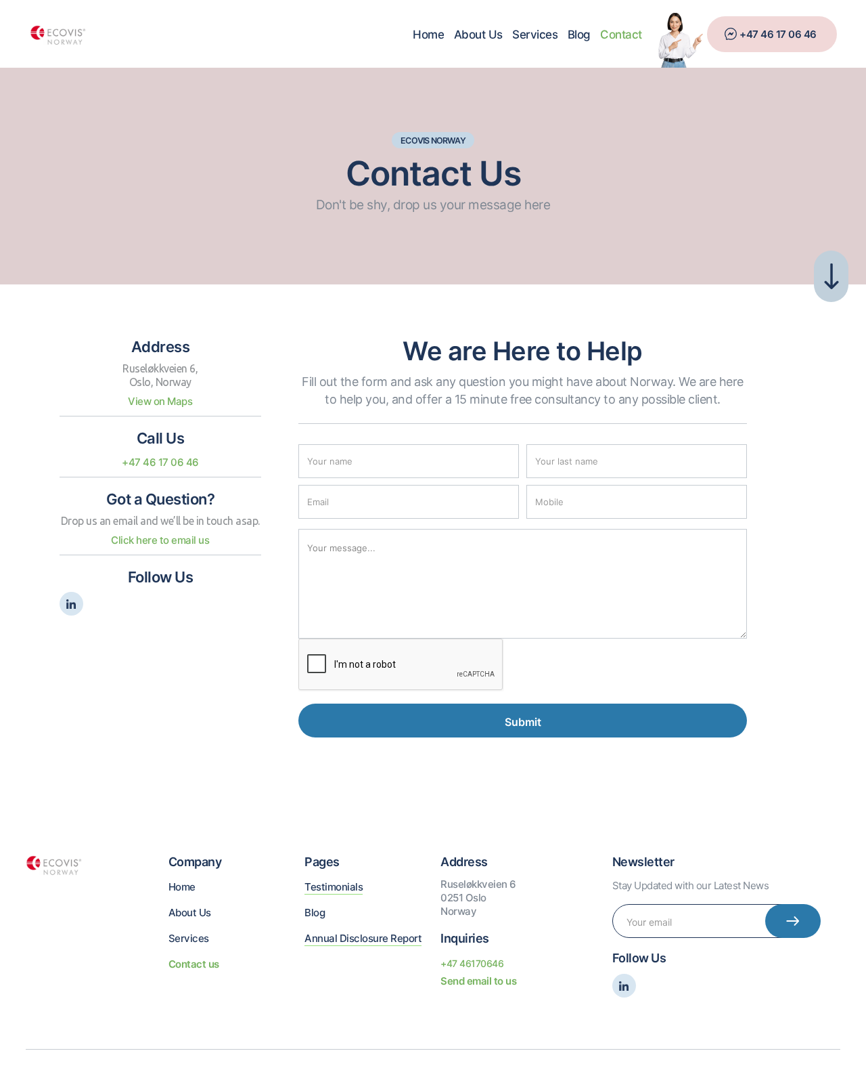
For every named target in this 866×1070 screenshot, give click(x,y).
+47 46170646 (471, 963)
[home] (58, 34)
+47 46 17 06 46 (778, 34)
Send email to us (478, 981)
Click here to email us (160, 540)
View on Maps (160, 401)
